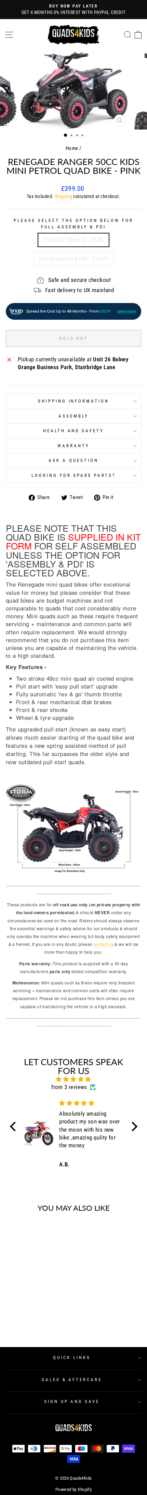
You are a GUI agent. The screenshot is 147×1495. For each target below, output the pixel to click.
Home (72, 148)
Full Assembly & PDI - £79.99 (73, 259)
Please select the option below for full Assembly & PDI (73, 223)
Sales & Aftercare (72, 1379)
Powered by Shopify (73, 1489)
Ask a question (73, 460)
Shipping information (73, 401)
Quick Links (72, 1357)
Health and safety (73, 430)
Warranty (73, 445)
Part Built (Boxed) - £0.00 (73, 240)
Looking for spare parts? (73, 475)
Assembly (73, 416)
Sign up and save (72, 1401)
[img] (74, 1079)
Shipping (63, 196)
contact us (103, 944)
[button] (14, 1126)
